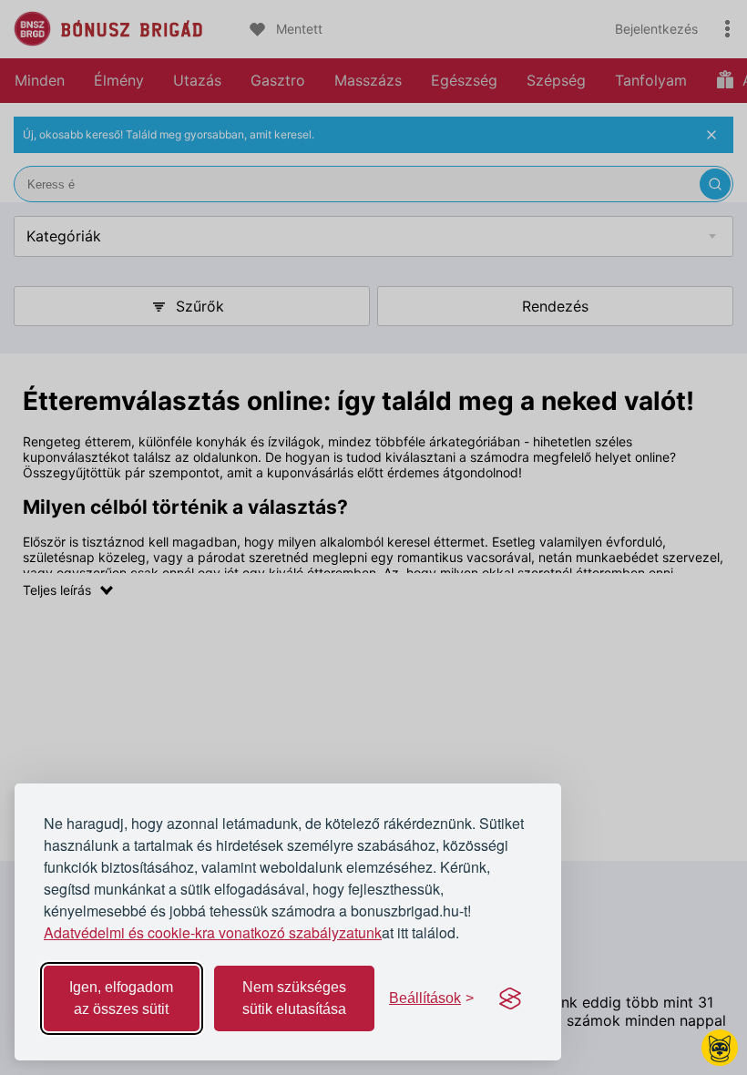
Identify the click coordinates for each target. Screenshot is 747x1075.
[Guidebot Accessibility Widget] (719, 1047)
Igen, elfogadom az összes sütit (121, 998)
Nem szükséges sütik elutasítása (294, 998)
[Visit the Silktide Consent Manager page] (510, 998)
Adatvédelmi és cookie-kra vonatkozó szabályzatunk (213, 932)
